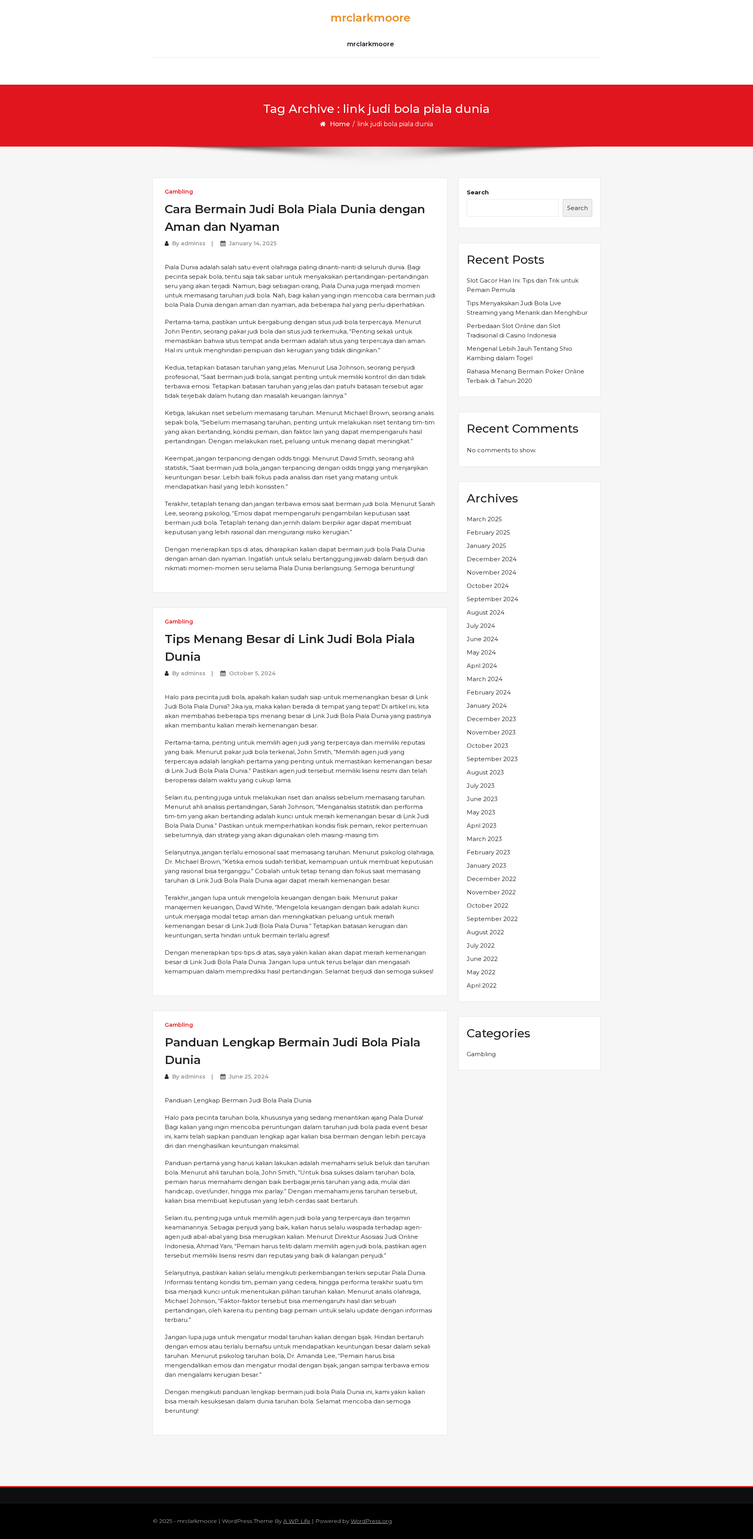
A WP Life (296, 1520)
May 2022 (481, 972)
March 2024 (484, 679)
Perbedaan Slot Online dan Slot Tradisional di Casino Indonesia (513, 330)
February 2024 (489, 692)
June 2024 (482, 639)
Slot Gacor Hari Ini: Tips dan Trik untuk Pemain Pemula (522, 285)
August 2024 (485, 612)
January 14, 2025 (252, 243)
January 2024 (487, 705)
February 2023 (488, 852)
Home (340, 124)
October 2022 (487, 905)
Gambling (179, 191)
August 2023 (485, 772)
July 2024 (481, 625)
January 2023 (486, 865)
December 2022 (491, 879)
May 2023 (481, 812)
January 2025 (486, 545)
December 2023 (491, 719)
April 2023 (482, 825)
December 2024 (492, 559)
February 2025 (488, 532)
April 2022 (482, 985)
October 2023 (487, 745)
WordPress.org (371, 1520)
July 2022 (481, 945)
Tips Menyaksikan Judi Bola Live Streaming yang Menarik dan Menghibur (527, 307)
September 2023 (492, 759)
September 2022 (492, 919)
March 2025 (484, 519)
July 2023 (481, 785)
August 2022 (485, 932)
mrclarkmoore (371, 17)
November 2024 (491, 572)
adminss (193, 243)
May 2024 (481, 652)
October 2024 (488, 585)
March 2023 (484, 839)
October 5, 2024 (252, 673)
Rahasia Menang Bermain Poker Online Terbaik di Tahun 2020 (525, 376)
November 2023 (491, 732)
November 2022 (491, 892)
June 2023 (482, 799)
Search (478, 192)
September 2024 (492, 599)
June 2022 (482, 959)
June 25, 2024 (249, 1076)
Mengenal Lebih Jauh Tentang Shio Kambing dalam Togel (519, 353)
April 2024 (482, 665)
